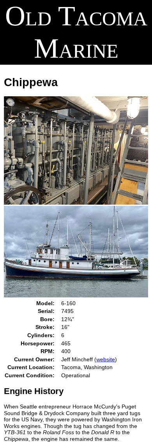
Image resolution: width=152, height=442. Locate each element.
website (105, 359)
